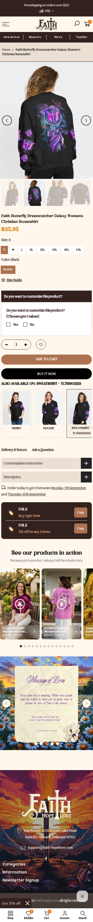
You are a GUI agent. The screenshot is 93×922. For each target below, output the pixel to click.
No (32, 324)
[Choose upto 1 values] (22, 316)
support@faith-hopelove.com (50, 848)
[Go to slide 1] (35, 743)
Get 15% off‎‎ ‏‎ (12, 903)
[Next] (86, 120)
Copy (80, 512)
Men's (58, 37)
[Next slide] (87, 703)
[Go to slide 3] (46, 743)
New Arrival (11, 37)
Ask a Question (43, 450)
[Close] (28, 903)
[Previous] (7, 120)
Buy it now (46, 374)
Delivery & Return (14, 450)
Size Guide (14, 280)
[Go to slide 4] (52, 743)
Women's (35, 37)
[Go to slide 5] (57, 743)
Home (6, 49)
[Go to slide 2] (41, 743)
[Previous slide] (6, 703)
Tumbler (81, 37)
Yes (15, 324)
